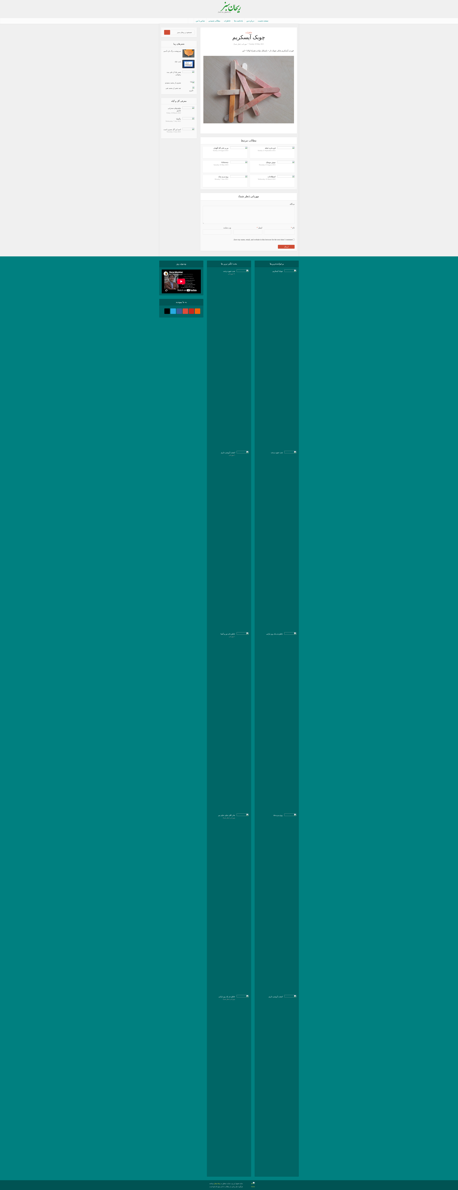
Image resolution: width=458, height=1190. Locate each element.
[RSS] (197, 311)
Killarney (224, 162)
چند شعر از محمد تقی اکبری (179, 89)
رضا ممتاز (217, 1183)
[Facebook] (179, 311)
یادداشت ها (238, 21)
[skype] (173, 311)
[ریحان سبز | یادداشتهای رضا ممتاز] (229, 8)
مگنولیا (178, 119)
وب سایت (227, 228)
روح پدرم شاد (223, 177)
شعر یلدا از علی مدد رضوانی (174, 73)
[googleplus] (185, 311)
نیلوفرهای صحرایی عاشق (174, 109)
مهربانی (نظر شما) (240, 44)
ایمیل (259, 228)
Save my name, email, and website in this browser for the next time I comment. (263, 240)
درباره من (250, 21)
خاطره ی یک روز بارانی (227, 997)
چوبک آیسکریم (278, 271)
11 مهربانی (231, 274)
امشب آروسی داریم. (228, 452)
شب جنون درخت (229, 271)
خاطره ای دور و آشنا (228, 634)
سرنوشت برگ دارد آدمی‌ (172, 51)
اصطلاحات (272, 177)
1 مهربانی (232, 455)
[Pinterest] (191, 311)
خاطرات (227, 21)
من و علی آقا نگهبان (220, 148)
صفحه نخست (263, 21)
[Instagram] (167, 311)
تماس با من (200, 21)
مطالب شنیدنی (214, 21)
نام (293, 228)
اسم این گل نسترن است (172, 129)
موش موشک (271, 162)
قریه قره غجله (270, 148)
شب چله (178, 62)
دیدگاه (292, 204)
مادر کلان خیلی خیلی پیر (226, 815)
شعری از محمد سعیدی (173, 83)
